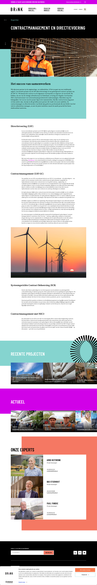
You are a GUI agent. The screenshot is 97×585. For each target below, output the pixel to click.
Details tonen (22, 582)
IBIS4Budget (31, 160)
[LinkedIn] (75, 553)
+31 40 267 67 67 (51, 469)
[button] (13, 373)
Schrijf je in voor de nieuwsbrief (20, 548)
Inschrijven (49, 552)
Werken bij (60, 8)
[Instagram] (80, 553)
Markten (30, 10)
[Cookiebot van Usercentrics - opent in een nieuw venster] (9, 582)
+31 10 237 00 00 (51, 491)
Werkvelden (31, 8)
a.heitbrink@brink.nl (52, 471)
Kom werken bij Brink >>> (73, 2)
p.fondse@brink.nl (52, 514)
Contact (80, 9)
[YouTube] (84, 553)
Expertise (15, 20)
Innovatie (46, 10)
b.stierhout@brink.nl (52, 492)
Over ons (60, 10)
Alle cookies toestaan (85, 570)
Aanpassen (84, 574)
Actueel (75, 9)
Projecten (47, 8)
